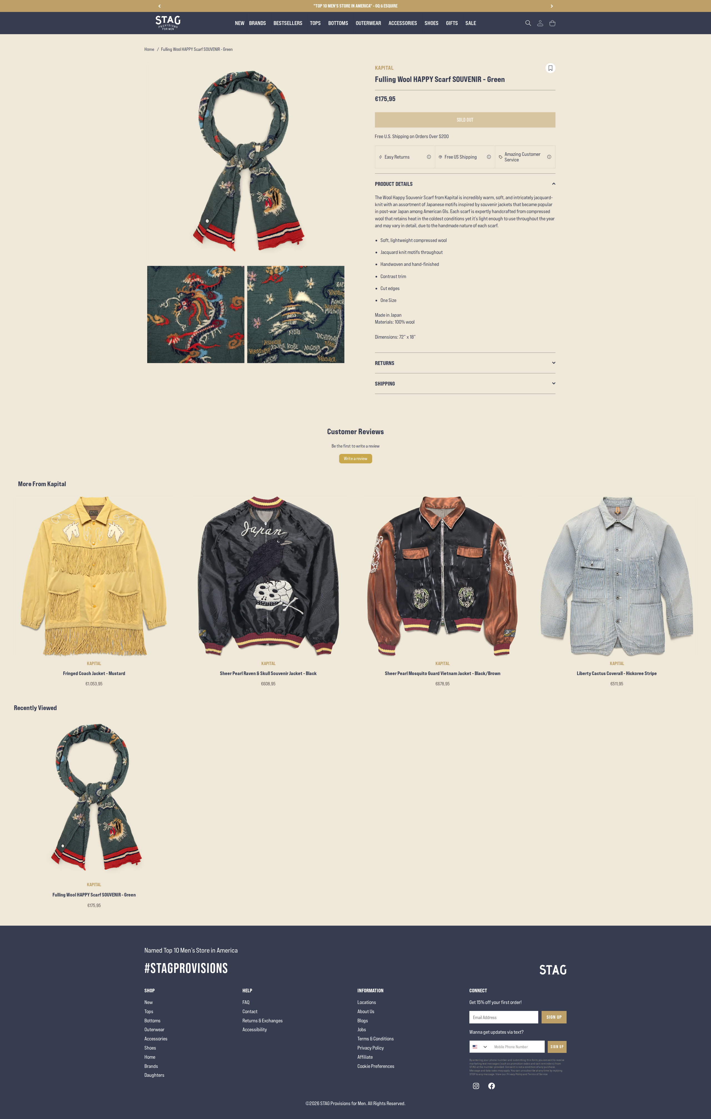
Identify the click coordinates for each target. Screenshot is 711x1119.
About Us (365, 1011)
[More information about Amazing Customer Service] (549, 156)
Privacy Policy (370, 1048)
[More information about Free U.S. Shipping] (489, 156)
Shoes (150, 1048)
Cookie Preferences (375, 1066)
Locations (366, 1002)
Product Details (394, 183)
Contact (249, 1011)
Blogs (362, 1020)
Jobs (361, 1029)
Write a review (355, 458)
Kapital (384, 67)
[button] (551, 6)
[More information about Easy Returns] (429, 156)
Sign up (557, 1047)
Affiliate (365, 1057)
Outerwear (154, 1029)
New (148, 1002)
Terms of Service (538, 1074)
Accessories (155, 1038)
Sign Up (554, 1017)
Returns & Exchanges (262, 1020)
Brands (151, 1066)
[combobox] (479, 1047)
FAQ (245, 1002)
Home (149, 49)
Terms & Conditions (375, 1038)
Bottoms (152, 1020)
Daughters (154, 1075)
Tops (148, 1011)
